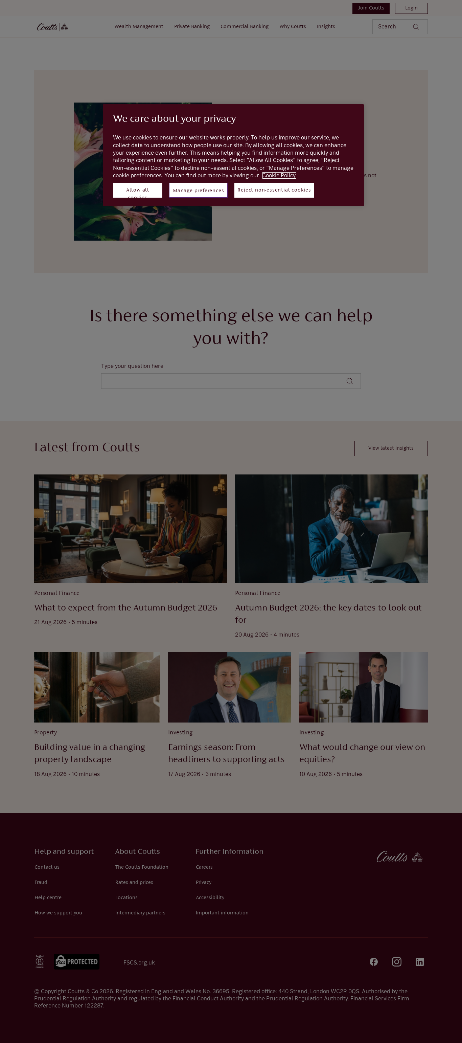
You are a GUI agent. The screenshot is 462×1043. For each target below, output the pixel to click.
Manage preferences (198, 191)
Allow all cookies (137, 192)
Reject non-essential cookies (274, 190)
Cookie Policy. (279, 175)
